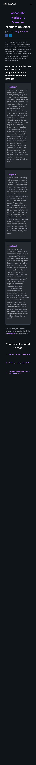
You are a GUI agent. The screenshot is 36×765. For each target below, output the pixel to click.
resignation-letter (21, 32)
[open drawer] (31, 4)
